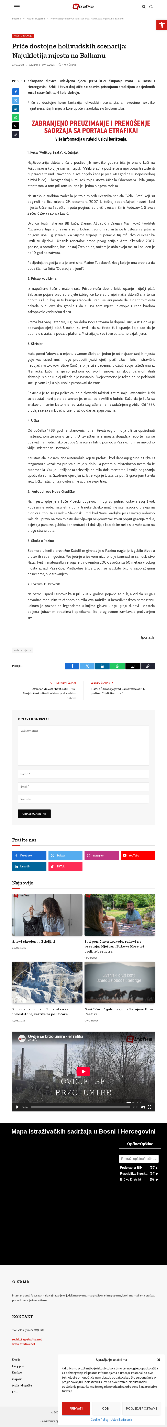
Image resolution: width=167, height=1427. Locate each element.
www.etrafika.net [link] (23, 1344)
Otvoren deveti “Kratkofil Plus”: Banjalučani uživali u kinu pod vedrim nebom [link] (49, 693)
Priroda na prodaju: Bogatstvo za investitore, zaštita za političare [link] (40, 1011)
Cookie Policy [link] (100, 1420)
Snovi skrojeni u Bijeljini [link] (33, 941)
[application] (83, 1071)
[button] (159, 1360)
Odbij (106, 1408)
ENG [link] (15, 1392)
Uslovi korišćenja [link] (121, 1420)
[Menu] (17, 6)
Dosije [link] (16, 1359)
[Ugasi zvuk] (143, 1107)
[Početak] (17, 1107)
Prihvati (76, 1408)
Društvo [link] (17, 1372)
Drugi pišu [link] (18, 1366)
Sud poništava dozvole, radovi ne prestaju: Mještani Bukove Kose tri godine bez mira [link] (114, 946)
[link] (161, 25)
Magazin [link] (17, 1379)
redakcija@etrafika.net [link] (27, 1339)
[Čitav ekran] (149, 1107)
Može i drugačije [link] (23, 35)
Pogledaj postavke (141, 1408)
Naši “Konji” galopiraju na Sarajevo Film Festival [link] (119, 1011)
